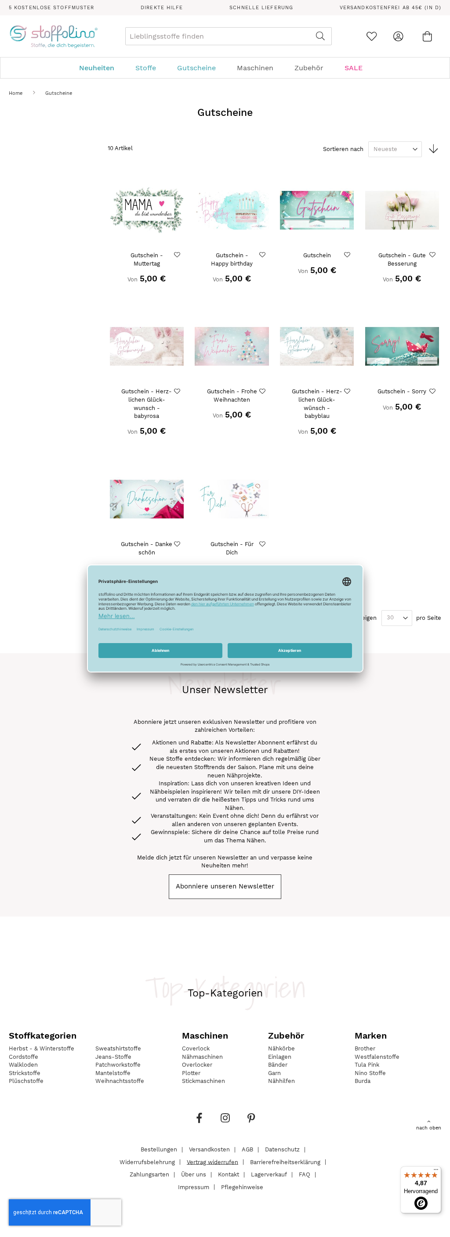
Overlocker (197, 1064)
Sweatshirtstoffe (118, 1048)
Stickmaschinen (203, 1081)
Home (16, 93)
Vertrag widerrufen (212, 1161)
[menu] (225, 68)
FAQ (304, 1174)
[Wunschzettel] (371, 36)
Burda (362, 1081)
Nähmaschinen (202, 1057)
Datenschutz (282, 1149)
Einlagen (279, 1057)
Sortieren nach (343, 149)
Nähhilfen (281, 1081)
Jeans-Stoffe (113, 1057)
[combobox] (228, 36)
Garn (274, 1073)
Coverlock (196, 1048)
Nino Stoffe (370, 1073)
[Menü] (436, 1171)
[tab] (225, 68)
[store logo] (53, 36)
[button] (178, 254)
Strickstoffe (24, 1073)
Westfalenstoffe (377, 1057)
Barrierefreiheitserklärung (285, 1161)
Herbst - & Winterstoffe (41, 1048)
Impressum (193, 1186)
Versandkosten (209, 1149)
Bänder (277, 1064)
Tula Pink (367, 1064)
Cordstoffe (23, 1057)
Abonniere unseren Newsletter (225, 886)
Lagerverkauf (269, 1174)
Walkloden (23, 1064)
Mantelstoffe (113, 1073)
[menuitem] (101, 68)
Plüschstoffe (26, 1081)
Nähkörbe (281, 1048)
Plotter (191, 1073)
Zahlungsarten (149, 1174)
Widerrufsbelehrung (147, 1161)
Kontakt (228, 1174)
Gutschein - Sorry (401, 391)
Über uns (193, 1174)
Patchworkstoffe (118, 1064)
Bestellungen (159, 1149)
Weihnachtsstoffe (119, 1081)
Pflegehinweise (242, 1186)
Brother (365, 1048)
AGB (247, 1149)
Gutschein (317, 255)
